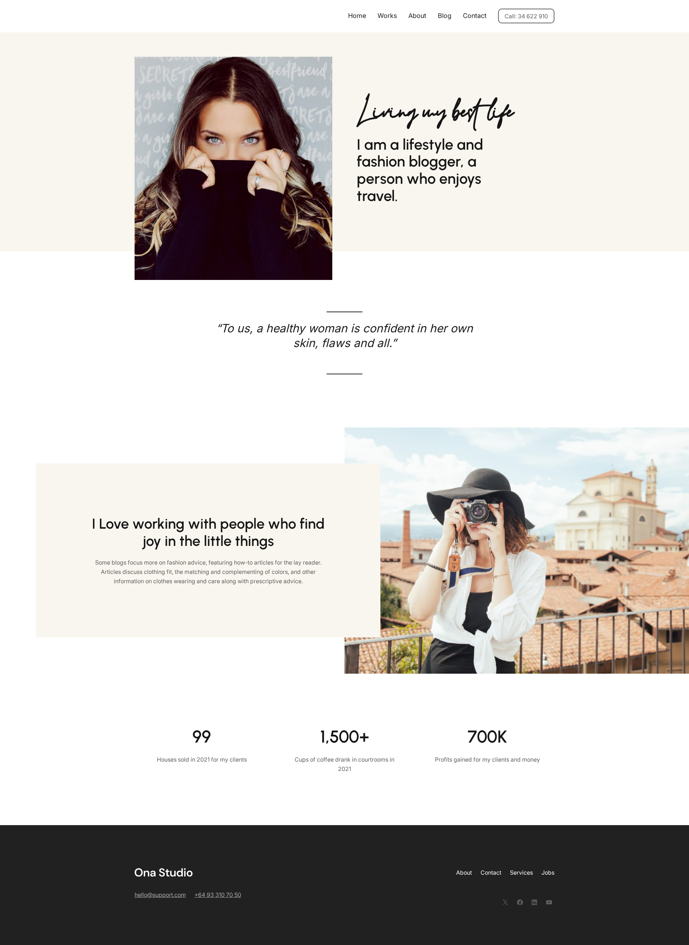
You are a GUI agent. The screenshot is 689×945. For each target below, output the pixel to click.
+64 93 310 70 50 (217, 894)
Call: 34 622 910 (526, 16)
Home (357, 15)
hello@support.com (160, 894)
